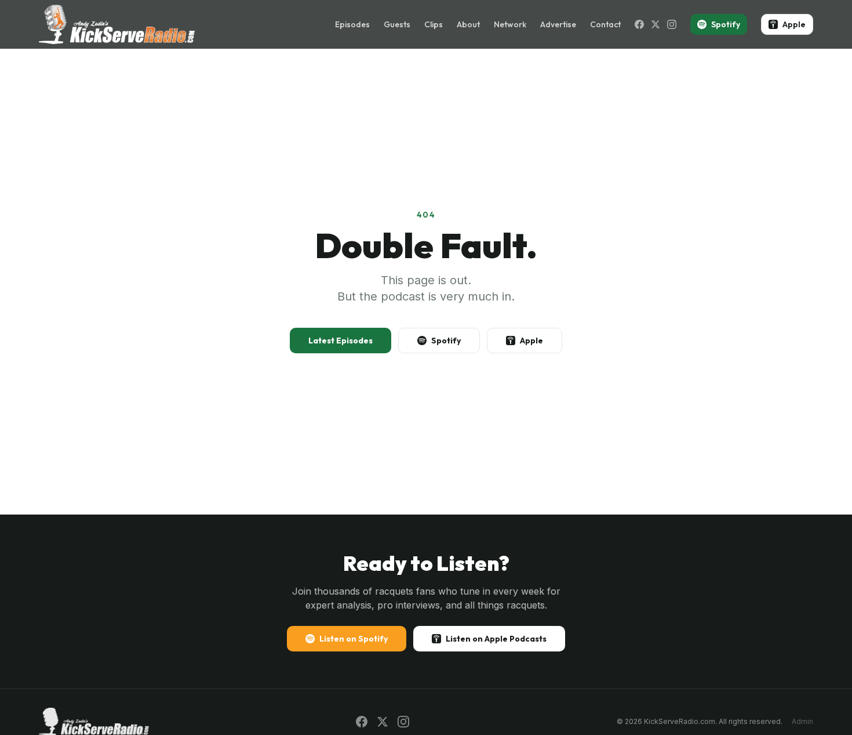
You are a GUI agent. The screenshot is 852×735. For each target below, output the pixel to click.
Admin (802, 721)
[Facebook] (639, 24)
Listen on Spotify (353, 638)
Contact (605, 24)
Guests (397, 24)
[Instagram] (671, 24)
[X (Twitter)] (655, 24)
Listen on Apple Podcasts (496, 638)
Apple (794, 24)
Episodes (352, 24)
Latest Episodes (340, 340)
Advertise (558, 24)
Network (510, 24)
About (468, 24)
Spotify (725, 24)
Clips (433, 24)
